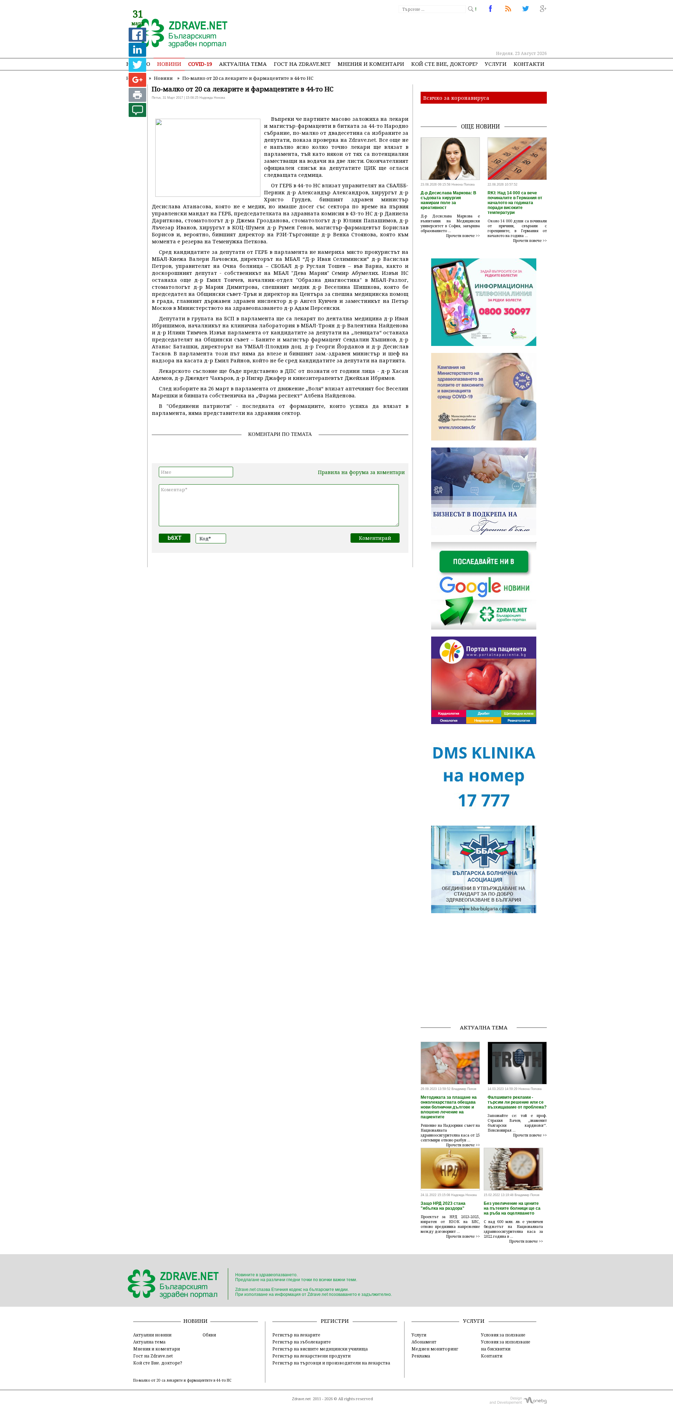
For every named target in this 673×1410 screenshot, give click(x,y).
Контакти (529, 63)
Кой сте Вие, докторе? (444, 63)
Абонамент (424, 1342)
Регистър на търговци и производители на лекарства (331, 1363)
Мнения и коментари (371, 63)
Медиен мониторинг (435, 1349)
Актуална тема (243, 63)
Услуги (496, 63)
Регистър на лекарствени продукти (311, 1356)
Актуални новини (152, 1335)
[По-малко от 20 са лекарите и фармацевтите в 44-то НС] (178, 34)
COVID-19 (200, 63)
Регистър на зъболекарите (301, 1342)
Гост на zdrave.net (302, 63)
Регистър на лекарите (296, 1335)
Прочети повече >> (463, 235)
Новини (169, 63)
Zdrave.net (301, 1399)
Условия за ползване (503, 1335)
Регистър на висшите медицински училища (320, 1349)
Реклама (421, 1356)
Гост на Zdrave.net (153, 1356)
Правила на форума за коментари (361, 472)
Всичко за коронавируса (456, 97)
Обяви (209, 1335)
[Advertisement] (418, 31)
